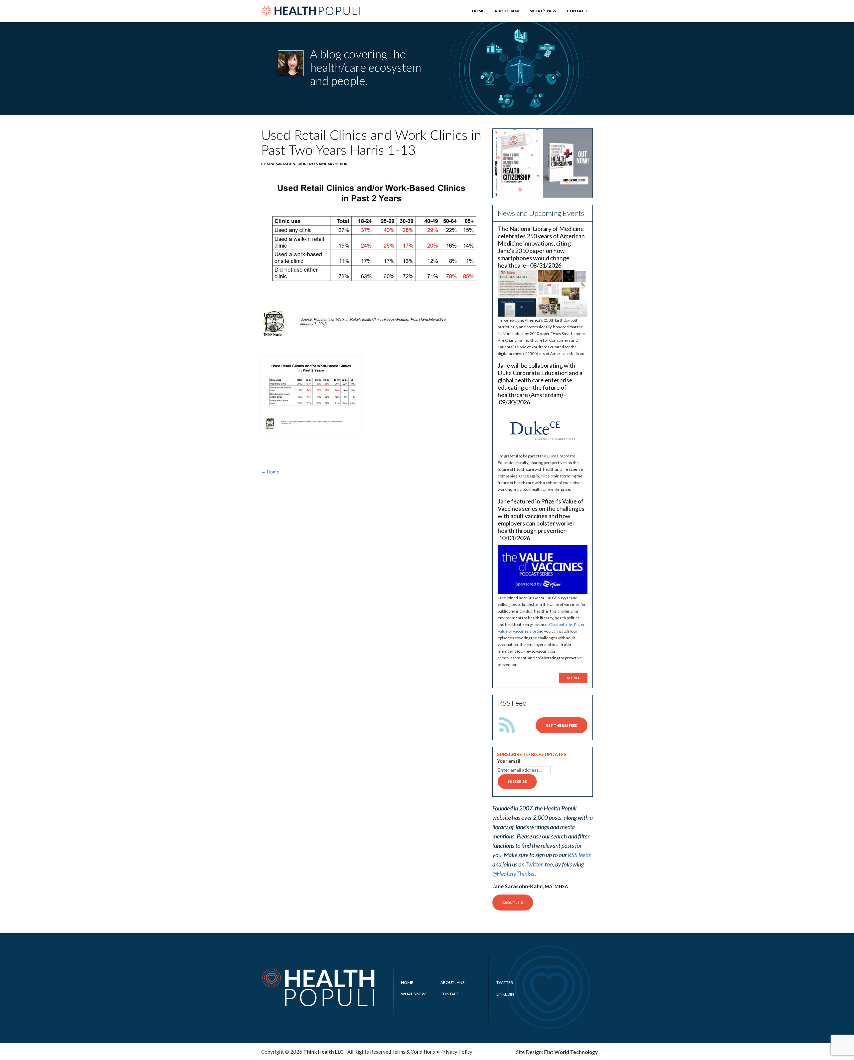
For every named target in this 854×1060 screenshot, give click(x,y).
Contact (577, 10)
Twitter (533, 864)
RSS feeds (579, 854)
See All (573, 678)
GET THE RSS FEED (561, 725)
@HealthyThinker (513, 873)
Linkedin (505, 994)
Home (478, 10)
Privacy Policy (456, 1052)
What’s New (543, 10)
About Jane (507, 10)
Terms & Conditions (413, 1052)
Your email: (509, 761)
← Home (270, 471)
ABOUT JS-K (512, 903)
